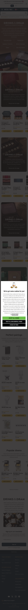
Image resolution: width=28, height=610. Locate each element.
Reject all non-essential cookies (14, 321)
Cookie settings (14, 325)
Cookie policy (15, 314)
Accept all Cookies (14, 318)
